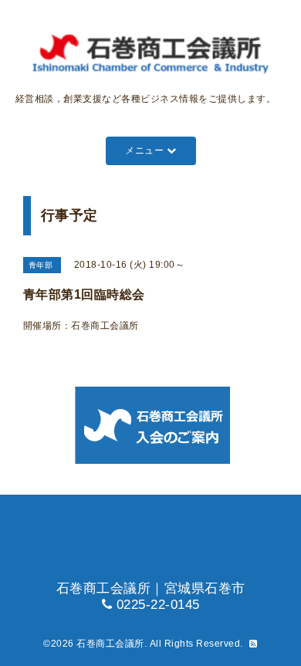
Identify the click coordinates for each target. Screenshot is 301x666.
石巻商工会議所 (110, 643)
